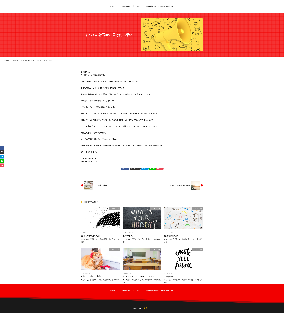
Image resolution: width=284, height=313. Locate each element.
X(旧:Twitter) (136, 168)
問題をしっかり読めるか (180, 185)
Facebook (125, 168)
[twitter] (2, 152)
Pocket (161, 168)
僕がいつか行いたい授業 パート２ (139, 276)
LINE (153, 168)
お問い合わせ (125, 6)
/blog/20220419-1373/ (89, 161)
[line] (2, 161)
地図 (138, 6)
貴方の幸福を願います (91, 236)
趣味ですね (128, 236)
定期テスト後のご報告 (91, 276)
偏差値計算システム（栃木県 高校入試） (160, 6)
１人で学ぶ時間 (100, 185)
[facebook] (2, 148)
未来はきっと (170, 276)
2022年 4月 (26, 60)
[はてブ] (2, 156)
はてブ (146, 168)
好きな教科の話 (171, 236)
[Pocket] (2, 165)
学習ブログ (16, 60)
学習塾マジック (148, 308)
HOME (112, 6)
